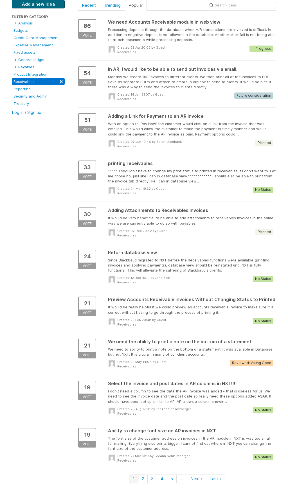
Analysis (25, 23)
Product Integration (31, 74)
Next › (196, 478)
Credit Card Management (36, 37)
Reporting (22, 89)
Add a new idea (38, 4)
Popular (136, 5)
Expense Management (33, 45)
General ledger (31, 59)
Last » (216, 478)
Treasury (21, 103)
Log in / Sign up (26, 112)
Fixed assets (25, 52)
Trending (112, 5)
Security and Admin (31, 96)
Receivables (38, 81)
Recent (89, 5)
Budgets (21, 30)
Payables (25, 67)
